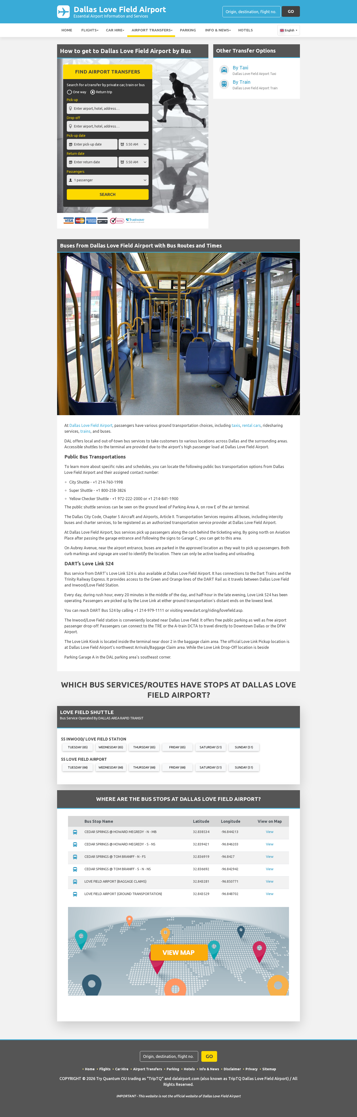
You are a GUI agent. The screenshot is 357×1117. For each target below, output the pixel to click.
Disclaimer (232, 1069)
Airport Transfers (151, 30)
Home (66, 30)
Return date (76, 154)
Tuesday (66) (78, 767)
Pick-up (72, 100)
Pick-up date (76, 135)
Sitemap (269, 1069)
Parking (188, 30)
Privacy (252, 1069)
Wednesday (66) (111, 767)
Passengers (76, 172)
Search (108, 194)
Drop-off (73, 118)
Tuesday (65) (78, 747)
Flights (89, 30)
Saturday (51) (211, 747)
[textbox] (108, 108)
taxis (236, 425)
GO (291, 11)
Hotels (245, 30)
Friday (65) (177, 747)
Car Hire (114, 30)
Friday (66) (177, 767)
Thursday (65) (144, 747)
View (269, 832)
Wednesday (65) (111, 747)
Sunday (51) (244, 747)
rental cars (251, 425)
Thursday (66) (144, 767)
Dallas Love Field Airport (120, 11)
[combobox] (108, 106)
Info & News (217, 30)
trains (85, 431)
